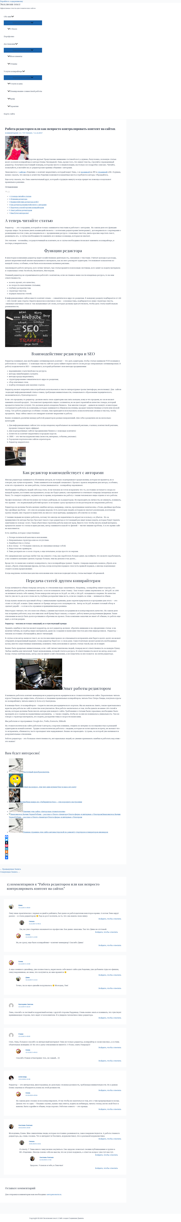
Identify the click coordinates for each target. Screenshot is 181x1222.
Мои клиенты (16, 56)
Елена (28, 935)
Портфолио (9, 36)
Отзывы (13, 64)
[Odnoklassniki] (63, 851)
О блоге (13, 29)
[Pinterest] (63, 845)
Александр (22, 1077)
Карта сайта (9, 114)
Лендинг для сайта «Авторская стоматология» (44, 811)
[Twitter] (63, 839)
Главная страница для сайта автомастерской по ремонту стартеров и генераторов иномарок (65, 832)
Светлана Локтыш (25, 1125)
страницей (102, 172)
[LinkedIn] (63, 848)
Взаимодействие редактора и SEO (24, 202)
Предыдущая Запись (10, 869)
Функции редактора (18, 199)
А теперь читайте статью (20, 196)
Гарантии (14, 106)
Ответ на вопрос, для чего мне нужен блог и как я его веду (49, 787)
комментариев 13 (13, 133)
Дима (20, 905)
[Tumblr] (63, 842)
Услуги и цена (16, 84)
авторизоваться (54, 1194)
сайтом (22, 172)
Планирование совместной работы (26, 91)
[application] (12, 16)
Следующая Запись (10, 872)
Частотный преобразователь (36, 772)
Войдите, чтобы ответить (110, 919)
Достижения (9, 44)
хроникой (85, 172)
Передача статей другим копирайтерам (27, 207)
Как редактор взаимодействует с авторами (28, 205)
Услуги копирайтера (13, 71)
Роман (20, 1034)
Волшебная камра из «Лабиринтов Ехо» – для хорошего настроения (51, 802)
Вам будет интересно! (19, 213)
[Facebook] (63, 836)
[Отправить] (63, 857)
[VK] (63, 854)
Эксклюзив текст (10, 4)
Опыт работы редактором (21, 210)
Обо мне (7, 17)
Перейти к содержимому (11, 1)
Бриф (12, 99)
